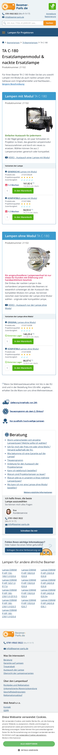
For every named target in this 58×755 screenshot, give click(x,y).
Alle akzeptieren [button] (29, 744)
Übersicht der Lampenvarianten (19, 673)
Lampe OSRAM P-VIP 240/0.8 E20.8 (48, 583)
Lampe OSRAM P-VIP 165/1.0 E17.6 (9, 583)
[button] (29, 750)
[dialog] (29, 734)
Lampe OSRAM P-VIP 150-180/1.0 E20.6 (9, 573)
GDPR (6, 710)
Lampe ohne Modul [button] (22, 322)
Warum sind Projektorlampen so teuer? (26, 474)
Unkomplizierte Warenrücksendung (20, 688)
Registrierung (50, 16)
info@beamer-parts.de (14, 17)
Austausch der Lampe (14, 669)
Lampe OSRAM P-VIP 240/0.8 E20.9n (48, 593)
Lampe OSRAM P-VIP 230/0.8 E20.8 (48, 573)
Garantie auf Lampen (14, 663)
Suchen (49, 23)
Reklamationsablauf (13, 695)
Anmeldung (51, 13)
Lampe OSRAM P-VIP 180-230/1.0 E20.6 (9, 613)
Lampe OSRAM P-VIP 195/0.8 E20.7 (28, 603)
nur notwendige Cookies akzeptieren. (31, 735)
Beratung (8, 659)
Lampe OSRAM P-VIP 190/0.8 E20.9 (28, 593)
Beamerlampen (13, 42)
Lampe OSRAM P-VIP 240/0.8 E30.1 (48, 603)
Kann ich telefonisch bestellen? (22, 470)
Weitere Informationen (11, 738)
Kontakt (7, 707)
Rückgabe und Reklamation (16, 685)
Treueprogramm (15, 460)
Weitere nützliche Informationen (38, 492)
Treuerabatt (9, 666)
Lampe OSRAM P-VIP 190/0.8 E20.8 (28, 583)
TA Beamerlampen (30, 42)
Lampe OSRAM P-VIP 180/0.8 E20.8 (28, 573)
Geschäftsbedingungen (14, 691)
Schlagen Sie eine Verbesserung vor (24, 550)
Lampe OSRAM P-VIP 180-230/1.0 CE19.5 (9, 593)
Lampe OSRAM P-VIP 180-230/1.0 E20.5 (9, 603)
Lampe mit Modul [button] (22, 171)
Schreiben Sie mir (29, 530)
